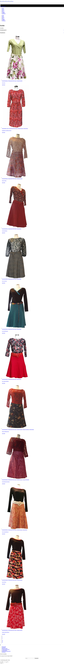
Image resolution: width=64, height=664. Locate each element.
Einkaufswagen (2, 6)
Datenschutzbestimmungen (6, 651)
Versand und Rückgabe (5, 649)
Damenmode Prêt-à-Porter (12, 80)
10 (2, 640)
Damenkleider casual (5, 128)
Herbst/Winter (26, 128)
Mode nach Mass (4, 648)
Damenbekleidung (5, 80)
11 (2, 641)
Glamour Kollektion (26, 429)
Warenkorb (4, 647)
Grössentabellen (4, 650)
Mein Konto (4, 646)
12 (2, 642)
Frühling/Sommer (19, 80)
